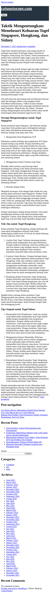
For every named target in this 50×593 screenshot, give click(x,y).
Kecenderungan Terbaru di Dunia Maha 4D (24, 442)
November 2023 (12, 519)
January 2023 (11, 543)
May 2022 (10, 561)
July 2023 (10, 529)
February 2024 (12, 512)
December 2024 (12, 489)
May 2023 (10, 533)
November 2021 (12, 575)
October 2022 (11, 550)
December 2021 (12, 573)
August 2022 (11, 554)
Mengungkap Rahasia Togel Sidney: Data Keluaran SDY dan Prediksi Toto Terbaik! (27, 438)
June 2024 (10, 503)
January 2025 (11, 487)
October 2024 (11, 494)
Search (4, 451)
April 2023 (10, 536)
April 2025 (10, 480)
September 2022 (12, 552)
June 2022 (10, 559)
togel (8, 469)
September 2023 (12, 524)
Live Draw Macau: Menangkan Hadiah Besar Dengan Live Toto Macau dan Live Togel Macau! (23, 411)
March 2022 (11, 566)
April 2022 (10, 563)
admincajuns (22, 46)
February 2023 (12, 540)
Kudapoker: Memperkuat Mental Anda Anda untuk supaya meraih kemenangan (27, 434)
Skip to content (7, 2)
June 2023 (10, 531)
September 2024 (12, 496)
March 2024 (11, 510)
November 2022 (12, 547)
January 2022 (11, 570)
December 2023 (12, 517)
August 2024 (11, 499)
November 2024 (12, 492)
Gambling (31, 46)
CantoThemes (6, 591)
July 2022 (10, 557)
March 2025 (11, 482)
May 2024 (10, 506)
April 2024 (10, 508)
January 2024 (11, 515)
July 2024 (10, 501)
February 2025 (12, 485)
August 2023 (11, 526)
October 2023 (11, 522)
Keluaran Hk (11, 19)
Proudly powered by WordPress (14, 588)
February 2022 (12, 568)
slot (7, 467)
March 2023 (11, 538)
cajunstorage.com (16, 8)
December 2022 (12, 545)
